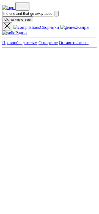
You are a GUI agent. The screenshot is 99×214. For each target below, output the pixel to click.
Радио (21, 32)
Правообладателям (19, 42)
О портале (48, 42)
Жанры (82, 27)
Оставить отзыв (17, 19)
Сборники (49, 27)
